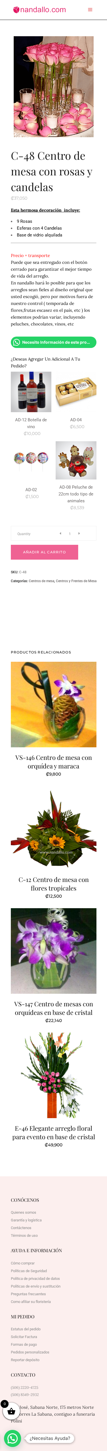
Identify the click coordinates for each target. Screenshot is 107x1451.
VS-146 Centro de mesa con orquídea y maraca (53, 761)
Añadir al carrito (44, 552)
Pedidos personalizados (30, 1352)
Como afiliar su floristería (31, 1302)
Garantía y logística (26, 1220)
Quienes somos (23, 1212)
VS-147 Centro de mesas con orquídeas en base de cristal (53, 1008)
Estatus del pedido (26, 1329)
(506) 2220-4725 (24, 1387)
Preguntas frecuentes (28, 1294)
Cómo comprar (23, 1263)
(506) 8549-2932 (25, 1394)
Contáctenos (21, 1228)
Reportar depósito (25, 1360)
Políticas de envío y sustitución (35, 1286)
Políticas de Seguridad (29, 1271)
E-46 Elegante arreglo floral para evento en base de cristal (53, 1132)
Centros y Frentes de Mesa (76, 581)
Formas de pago (24, 1344)
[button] (12, 1438)
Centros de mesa (41, 581)
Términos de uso (24, 1235)
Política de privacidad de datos (35, 1278)
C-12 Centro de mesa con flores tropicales (54, 883)
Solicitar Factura (24, 1337)
